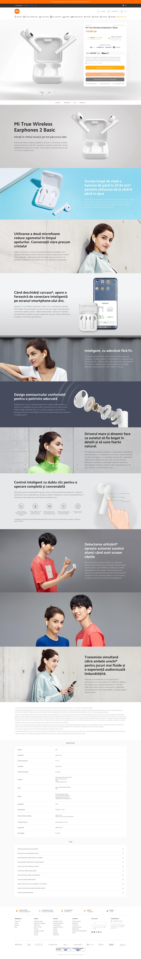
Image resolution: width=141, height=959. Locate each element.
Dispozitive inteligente (39, 923)
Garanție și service (57, 921)
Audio (35, 927)
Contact (17, 925)
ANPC (73, 932)
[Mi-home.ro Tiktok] (101, 932)
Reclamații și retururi (58, 923)
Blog (16, 927)
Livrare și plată (56, 925)
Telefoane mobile (38, 921)
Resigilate (55, 932)
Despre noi (17, 921)
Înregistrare (75, 923)
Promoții (55, 930)
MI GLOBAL (26, 5)
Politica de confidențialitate (79, 930)
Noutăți (36, 934)
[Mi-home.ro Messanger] (94, 932)
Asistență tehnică (76, 927)
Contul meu (75, 925)
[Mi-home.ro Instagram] (96, 932)
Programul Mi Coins (58, 927)
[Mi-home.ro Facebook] (92, 932)
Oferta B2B (56, 934)
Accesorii (36, 932)
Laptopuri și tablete (39, 930)
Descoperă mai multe (95, 39)
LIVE (36, 5)
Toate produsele (76, 921)
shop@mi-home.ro (117, 921)
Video (39, 927)
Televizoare (37, 925)
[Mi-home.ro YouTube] (98, 932)
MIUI (32, 5)
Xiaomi (16, 923)
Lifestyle (36, 929)
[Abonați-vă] (105, 923)
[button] (101, 11)
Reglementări (75, 929)
